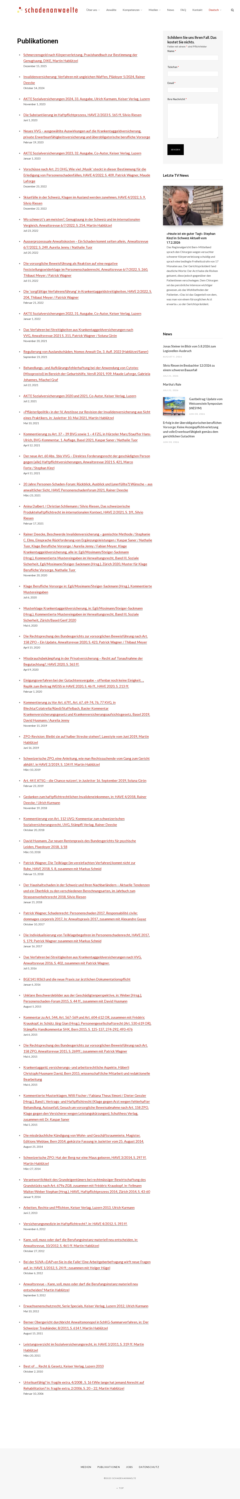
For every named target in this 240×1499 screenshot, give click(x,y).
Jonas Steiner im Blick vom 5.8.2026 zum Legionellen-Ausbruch (189, 348)
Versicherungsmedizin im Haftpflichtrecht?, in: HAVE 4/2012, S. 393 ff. (75, 1224)
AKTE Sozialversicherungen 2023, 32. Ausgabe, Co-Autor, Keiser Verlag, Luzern (82, 153)
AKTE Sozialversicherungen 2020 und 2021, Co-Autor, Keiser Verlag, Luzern (79, 396)
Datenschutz (149, 1466)
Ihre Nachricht (177, 99)
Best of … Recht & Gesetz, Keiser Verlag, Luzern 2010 (63, 1366)
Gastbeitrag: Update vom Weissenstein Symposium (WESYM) (206, 403)
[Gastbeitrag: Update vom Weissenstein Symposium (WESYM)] (176, 406)
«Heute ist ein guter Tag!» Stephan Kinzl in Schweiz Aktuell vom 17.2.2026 (191, 238)
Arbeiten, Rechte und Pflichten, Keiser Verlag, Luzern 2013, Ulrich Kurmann (79, 1207)
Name (171, 51)
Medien (86, 1466)
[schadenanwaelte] (47, 10)
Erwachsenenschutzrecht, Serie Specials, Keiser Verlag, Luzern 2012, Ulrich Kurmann (85, 1306)
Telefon (173, 67)
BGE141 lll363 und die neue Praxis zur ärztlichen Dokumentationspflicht (77, 979)
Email (171, 82)
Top (121, 1488)
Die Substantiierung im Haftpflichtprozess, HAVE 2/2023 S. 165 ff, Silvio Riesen (82, 115)
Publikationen (108, 1466)
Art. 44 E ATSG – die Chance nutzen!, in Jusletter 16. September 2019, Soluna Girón (84, 780)
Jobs (129, 1466)
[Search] (232, 9)
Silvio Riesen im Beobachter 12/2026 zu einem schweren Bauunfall (189, 368)
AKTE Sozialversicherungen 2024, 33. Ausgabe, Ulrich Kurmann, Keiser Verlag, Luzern (86, 99)
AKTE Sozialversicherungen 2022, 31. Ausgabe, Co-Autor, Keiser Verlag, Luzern (82, 313)
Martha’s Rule (172, 384)
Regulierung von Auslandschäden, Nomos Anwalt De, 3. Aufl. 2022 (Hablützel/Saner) (85, 352)
